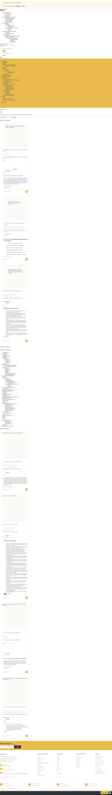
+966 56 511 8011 (7, 766)
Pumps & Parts (8, 13)
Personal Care (5, 402)
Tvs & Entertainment (9, 374)
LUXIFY (58, 759)
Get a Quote (78, 759)
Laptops (6, 360)
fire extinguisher (8, 380)
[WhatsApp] (7, 777)
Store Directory (98, 769)
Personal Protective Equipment (9, 17)
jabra (58, 757)
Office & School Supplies (13, 38)
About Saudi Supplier (6, 6)
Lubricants (5, 77)
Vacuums (4, 424)
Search (14, 117)
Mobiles (6, 371)
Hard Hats (7, 406)
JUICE (4, 392)
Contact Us (14, 6)
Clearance (12, 40)
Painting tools (5, 83)
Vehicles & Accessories (10, 37)
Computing (5, 358)
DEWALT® (59, 769)
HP (57, 771)
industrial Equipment (7, 75)
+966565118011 (8, 2)
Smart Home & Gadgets (10, 373)
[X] (4, 777)
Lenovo (58, 765)
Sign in (4, 51)
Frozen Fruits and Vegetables (8, 387)
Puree (4, 414)
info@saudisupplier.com (17, 2)
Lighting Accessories (9, 33)
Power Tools (5, 411)
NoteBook (7, 361)
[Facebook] (1, 777)
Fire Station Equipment (10, 25)
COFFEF (4, 357)
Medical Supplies (13, 39)
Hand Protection (8, 20)
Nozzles (9, 28)
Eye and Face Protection (8, 375)
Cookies (96, 767)
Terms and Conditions (99, 761)
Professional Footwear (9, 18)
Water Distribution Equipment (11, 27)
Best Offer (5, 61)
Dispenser (5, 364)
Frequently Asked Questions (100, 773)
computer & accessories (10, 65)
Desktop (7, 359)
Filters (4, 68)
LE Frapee (5, 393)
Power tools (7, 14)
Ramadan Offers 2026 (7, 415)
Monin (58, 761)
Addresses (78, 765)
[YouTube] (13, 777)
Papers (4, 401)
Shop (11, 6)
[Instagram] (10, 777)
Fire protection (6, 23)
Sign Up (17, 746)
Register (4, 55)
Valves (9, 30)
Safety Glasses (8, 410)
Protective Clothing (9, 19)
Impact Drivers (8, 413)
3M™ (58, 767)
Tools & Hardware (6, 12)
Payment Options (98, 765)
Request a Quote (26, 191)
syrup (4, 417)
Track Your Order (79, 757)
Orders (77, 763)
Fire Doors (7, 24)
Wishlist (77, 767)
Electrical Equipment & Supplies (9, 31)
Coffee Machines (6, 34)
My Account (78, 761)
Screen (6, 362)
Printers (6, 372)
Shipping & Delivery (99, 771)
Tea (3, 419)
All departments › (41, 775)
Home (1, 109)
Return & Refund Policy (99, 763)
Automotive (5, 62)
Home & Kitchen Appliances (8, 95)
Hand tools (7, 16)
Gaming (6, 368)
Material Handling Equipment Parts (12, 35)
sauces (4, 416)
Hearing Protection (9, 21)
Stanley (58, 763)
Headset (6, 369)
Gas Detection (13, 41)
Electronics (7, 32)
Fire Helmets (10, 26)
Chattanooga (59, 773)
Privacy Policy (98, 759)
